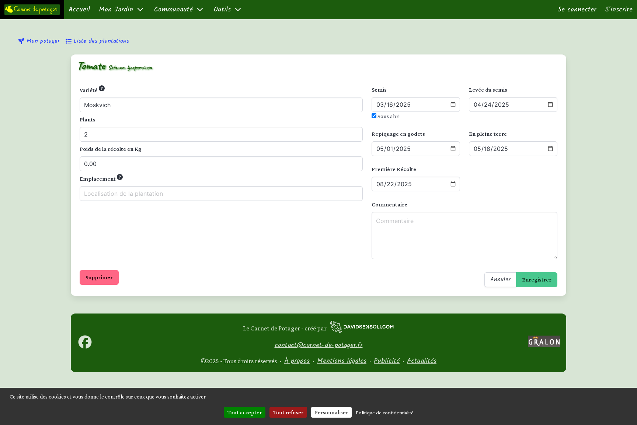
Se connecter (577, 9)
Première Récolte (394, 169)
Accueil (79, 9)
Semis (379, 89)
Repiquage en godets (398, 134)
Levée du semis (488, 89)
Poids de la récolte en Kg (111, 149)
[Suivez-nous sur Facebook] (85, 346)
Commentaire (389, 204)
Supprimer (99, 277)
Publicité (387, 361)
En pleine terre (488, 134)
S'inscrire (619, 9)
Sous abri (388, 116)
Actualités (421, 361)
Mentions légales (341, 361)
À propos (297, 361)
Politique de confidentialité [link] (385, 412)
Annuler (500, 279)
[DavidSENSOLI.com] (362, 328)
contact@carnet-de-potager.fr (319, 345)
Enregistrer (536, 279)
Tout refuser (288, 412)
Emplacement (98, 179)
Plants (87, 119)
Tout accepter (244, 412)
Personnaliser (331, 412)
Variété (89, 90)
